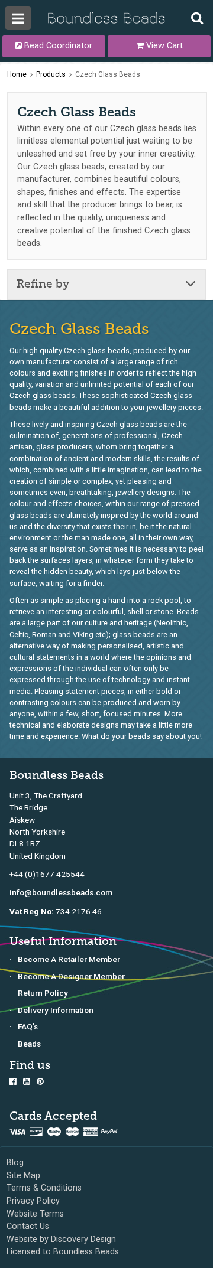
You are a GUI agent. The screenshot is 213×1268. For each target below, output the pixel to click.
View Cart (163, 46)
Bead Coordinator (57, 46)
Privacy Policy (33, 1201)
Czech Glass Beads (107, 74)
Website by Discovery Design (61, 1239)
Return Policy (43, 993)
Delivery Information (55, 1010)
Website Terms (35, 1214)
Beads (29, 1043)
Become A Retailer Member (69, 959)
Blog (15, 1163)
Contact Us (28, 1226)
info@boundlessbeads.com (60, 892)
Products (51, 74)
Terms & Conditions (44, 1188)
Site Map (23, 1176)
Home (17, 74)
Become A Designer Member (71, 976)
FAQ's (28, 1026)
